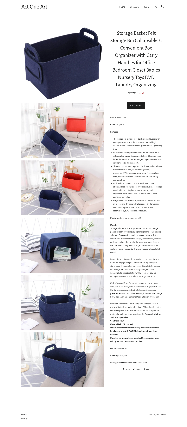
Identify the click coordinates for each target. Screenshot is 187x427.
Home (122, 7)
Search (24, 415)
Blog (146, 7)
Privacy (24, 419)
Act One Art (161, 415)
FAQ (155, 7)
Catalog (134, 7)
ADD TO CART (136, 105)
